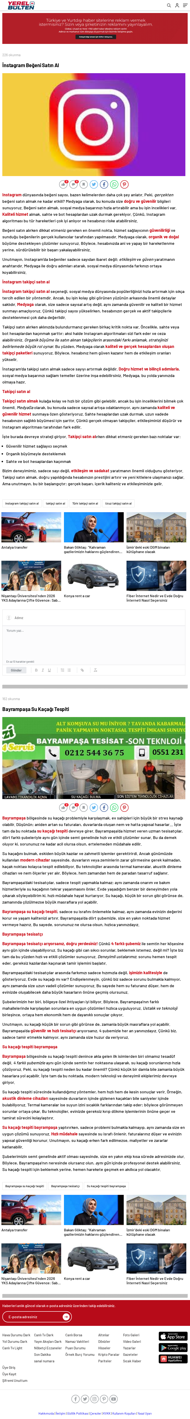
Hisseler (104, 1348)
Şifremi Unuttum (14, 1380)
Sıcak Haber (132, 1361)
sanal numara (44, 1361)
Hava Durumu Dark (16, 1335)
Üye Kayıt (9, 1374)
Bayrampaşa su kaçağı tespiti (24, 1186)
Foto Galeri (131, 1335)
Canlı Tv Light (12, 1348)
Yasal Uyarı (145, 1413)
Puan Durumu (75, 1348)
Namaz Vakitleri (77, 1341)
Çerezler (95, 1413)
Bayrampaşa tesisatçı (65, 1186)
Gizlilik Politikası (77, 1413)
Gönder (16, 670)
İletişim (60, 1413)
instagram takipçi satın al (22, 503)
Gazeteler (130, 1354)
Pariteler (105, 1361)
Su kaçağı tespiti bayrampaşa (106, 1186)
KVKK (107, 1413)
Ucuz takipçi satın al (118, 503)
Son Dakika (42, 1354)
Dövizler (104, 1341)
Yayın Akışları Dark (48, 1341)
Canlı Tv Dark (44, 1335)
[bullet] (69, 670)
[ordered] (62, 670)
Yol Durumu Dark (14, 1341)
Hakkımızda (46, 1413)
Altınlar (103, 1335)
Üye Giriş (8, 1367)
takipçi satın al (55, 503)
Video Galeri (132, 1341)
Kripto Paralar (109, 1354)
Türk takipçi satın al (85, 503)
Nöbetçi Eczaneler (48, 1348)
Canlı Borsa (73, 1335)
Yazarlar (129, 1348)
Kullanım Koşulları (124, 1413)
